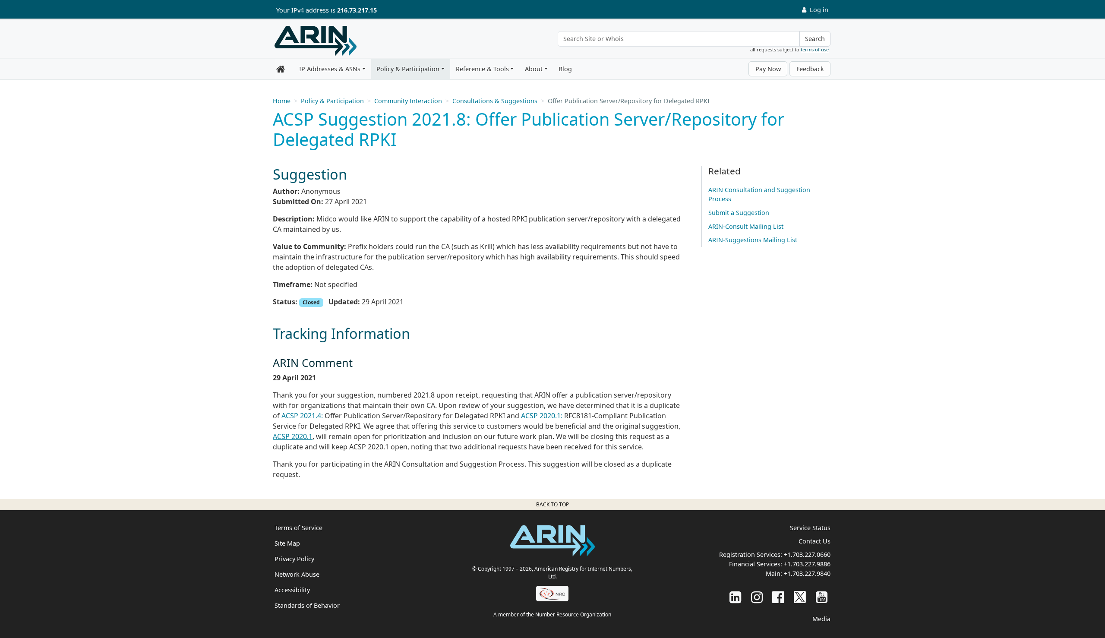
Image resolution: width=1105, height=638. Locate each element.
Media (821, 619)
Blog (565, 69)
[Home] (316, 41)
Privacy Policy (294, 559)
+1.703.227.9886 (807, 564)
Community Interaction (408, 101)
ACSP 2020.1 (293, 436)
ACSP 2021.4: (302, 415)
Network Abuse (297, 574)
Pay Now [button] (768, 69)
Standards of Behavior (307, 605)
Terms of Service (298, 528)
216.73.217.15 (357, 10)
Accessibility (292, 590)
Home (281, 101)
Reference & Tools (482, 69)
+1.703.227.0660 (807, 554)
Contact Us (814, 541)
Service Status (810, 528)
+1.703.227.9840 (807, 573)
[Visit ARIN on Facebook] (778, 596)
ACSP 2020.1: (541, 415)
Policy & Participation (407, 69)
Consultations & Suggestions (494, 101)
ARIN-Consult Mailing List (745, 226)
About (534, 69)
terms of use (815, 49)
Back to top (552, 504)
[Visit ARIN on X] (800, 596)
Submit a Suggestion (738, 212)
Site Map (287, 543)
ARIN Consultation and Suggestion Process (759, 194)
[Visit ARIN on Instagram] (757, 596)
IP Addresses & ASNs (329, 69)
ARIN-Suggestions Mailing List (752, 240)
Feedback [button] (810, 69)
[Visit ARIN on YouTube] (821, 596)
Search (815, 39)
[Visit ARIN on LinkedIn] (735, 596)
